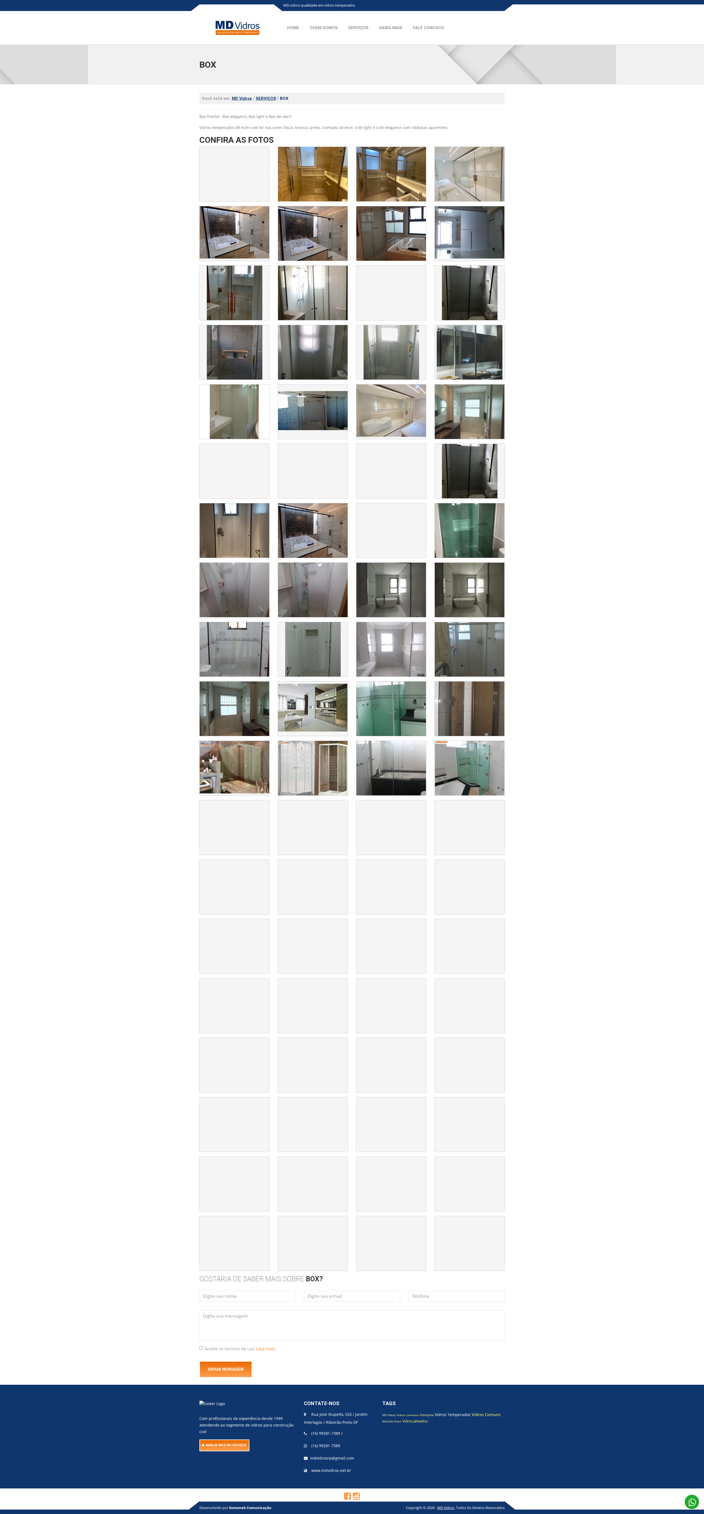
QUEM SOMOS (324, 27)
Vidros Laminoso (408, 1415)
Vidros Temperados (453, 1414)
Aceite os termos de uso (240, 1349)
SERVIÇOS (358, 27)
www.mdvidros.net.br (331, 1470)
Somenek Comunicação (250, 1507)
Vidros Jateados (415, 1421)
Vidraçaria (427, 1415)
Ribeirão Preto (391, 1421)
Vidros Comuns (486, 1414)
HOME (293, 27)
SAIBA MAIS (390, 27)
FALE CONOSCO (428, 27)
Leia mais (265, 1349)
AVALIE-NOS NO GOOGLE (226, 1445)
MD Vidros (389, 1415)
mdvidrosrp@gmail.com (332, 1458)
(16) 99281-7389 (325, 1433)
